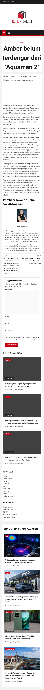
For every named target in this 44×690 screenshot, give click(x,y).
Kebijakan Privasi (9, 517)
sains (5, 486)
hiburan (5, 493)
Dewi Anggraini (10, 76)
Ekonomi (6, 484)
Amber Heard (31, 105)
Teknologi (6, 489)
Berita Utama (8, 479)
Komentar (9, 289)
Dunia (5, 481)
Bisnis (7, 573)
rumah (5, 476)
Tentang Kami (8, 507)
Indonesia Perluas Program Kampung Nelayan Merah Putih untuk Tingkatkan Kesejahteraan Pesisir (20, 675)
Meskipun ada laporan (11, 105)
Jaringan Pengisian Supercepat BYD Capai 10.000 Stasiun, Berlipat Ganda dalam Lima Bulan (21, 599)
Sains (7, 536)
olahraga (6, 491)
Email (7, 323)
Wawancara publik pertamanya (14, 176)
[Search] (40, 32)
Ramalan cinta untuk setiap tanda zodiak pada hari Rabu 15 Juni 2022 (31, 259)
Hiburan (21, 42)
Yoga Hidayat (17, 565)
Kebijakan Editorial (10, 514)
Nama (8, 317)
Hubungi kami (8, 496)
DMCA (5, 512)
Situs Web (8, 330)
